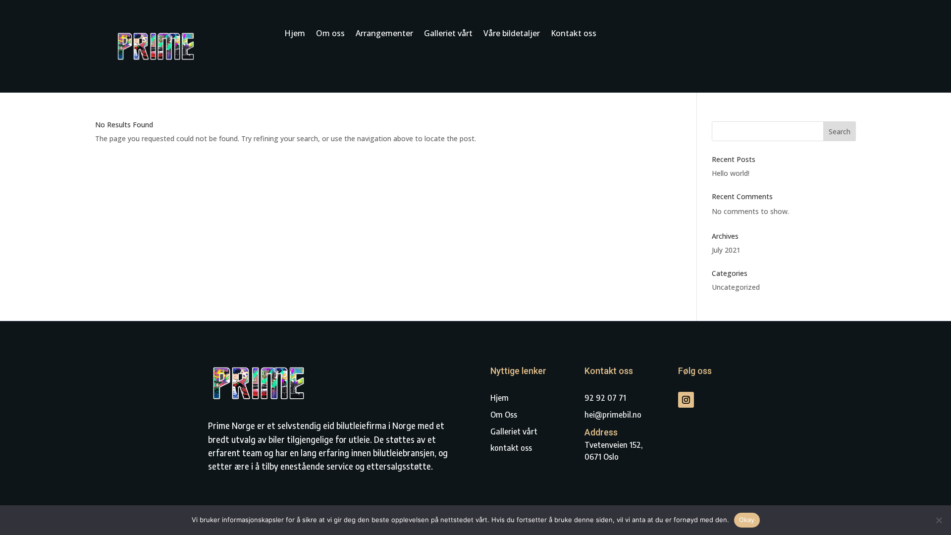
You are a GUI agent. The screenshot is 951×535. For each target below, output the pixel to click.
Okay (747, 520)
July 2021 (726, 250)
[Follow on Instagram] (686, 400)
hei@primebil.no (612, 415)
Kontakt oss (573, 34)
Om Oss (503, 415)
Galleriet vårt (448, 34)
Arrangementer (384, 34)
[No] (939, 520)
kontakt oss (511, 448)
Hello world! (730, 173)
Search (839, 131)
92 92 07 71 (605, 398)
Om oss (330, 34)
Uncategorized (736, 287)
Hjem (294, 34)
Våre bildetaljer (511, 34)
